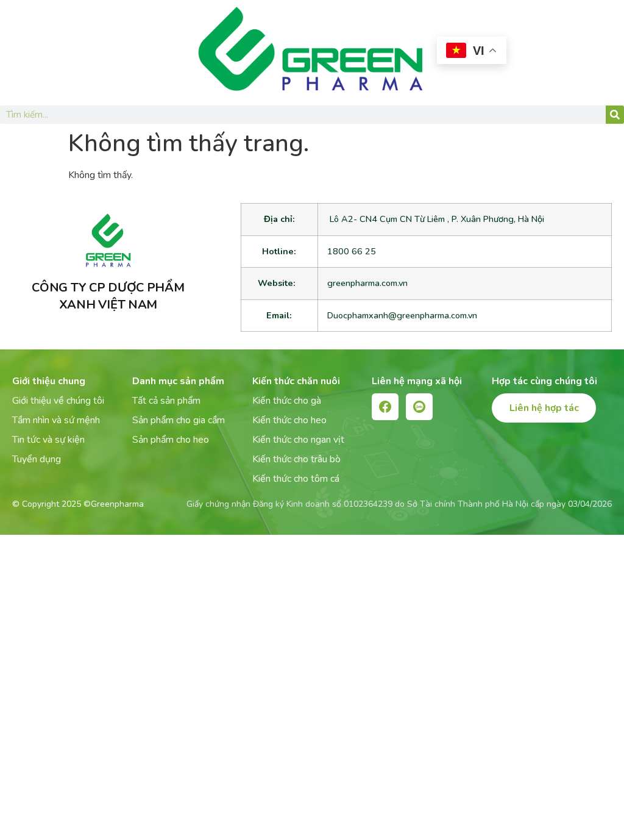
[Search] (615, 114)
